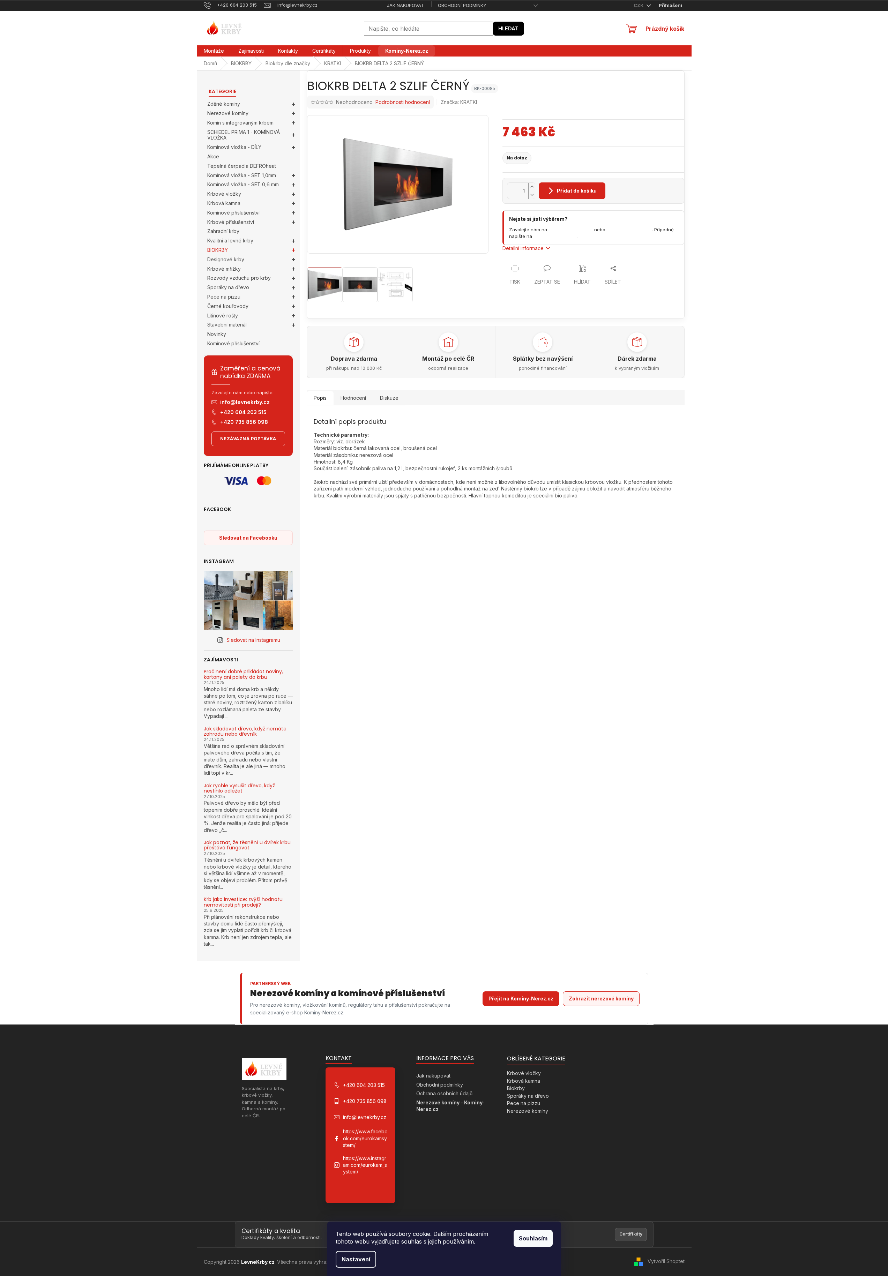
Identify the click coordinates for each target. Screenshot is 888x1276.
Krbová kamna (223, 203)
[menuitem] (214, 51)
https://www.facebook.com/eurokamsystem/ (365, 1138)
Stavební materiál (227, 325)
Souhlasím (533, 1238)
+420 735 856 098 (244, 422)
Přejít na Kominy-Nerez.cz (520, 998)
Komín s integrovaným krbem (240, 123)
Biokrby (516, 1088)
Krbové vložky (224, 194)
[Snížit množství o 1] (531, 195)
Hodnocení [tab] (353, 398)
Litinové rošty (222, 315)
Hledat (508, 28)
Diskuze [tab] (389, 398)
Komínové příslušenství (233, 213)
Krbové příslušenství (230, 222)
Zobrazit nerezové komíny (601, 998)
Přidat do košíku (577, 191)
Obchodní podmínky (462, 5)
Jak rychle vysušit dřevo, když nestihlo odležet (239, 788)
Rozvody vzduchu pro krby (239, 278)
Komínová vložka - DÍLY (234, 147)
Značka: (459, 102)
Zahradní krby (223, 231)
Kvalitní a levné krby (230, 240)
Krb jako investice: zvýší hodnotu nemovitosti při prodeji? (243, 902)
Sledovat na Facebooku (248, 538)
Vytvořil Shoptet (666, 1261)
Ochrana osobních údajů (444, 1093)
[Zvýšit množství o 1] (531, 187)
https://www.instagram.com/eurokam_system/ (365, 1165)
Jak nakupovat (405, 5)
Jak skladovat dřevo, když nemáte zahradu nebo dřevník (245, 731)
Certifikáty (630, 1234)
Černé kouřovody (227, 306)
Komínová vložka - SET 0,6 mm (243, 184)
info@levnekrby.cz (245, 402)
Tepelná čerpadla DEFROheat (241, 166)
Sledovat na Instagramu (253, 640)
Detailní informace (523, 248)
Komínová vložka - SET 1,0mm (241, 175)
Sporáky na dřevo (228, 287)
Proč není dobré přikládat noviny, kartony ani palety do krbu (243, 674)
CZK (639, 5)
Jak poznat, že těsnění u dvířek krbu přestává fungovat (247, 845)
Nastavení (356, 1259)
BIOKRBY (217, 250)
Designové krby (225, 259)
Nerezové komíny (227, 113)
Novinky (216, 334)
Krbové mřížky (224, 269)
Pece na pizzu (223, 297)
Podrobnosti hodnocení (402, 102)
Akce (213, 156)
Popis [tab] (320, 398)
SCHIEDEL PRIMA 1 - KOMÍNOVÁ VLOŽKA (243, 135)
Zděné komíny (223, 104)
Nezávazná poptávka (248, 438)
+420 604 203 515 (243, 412)
